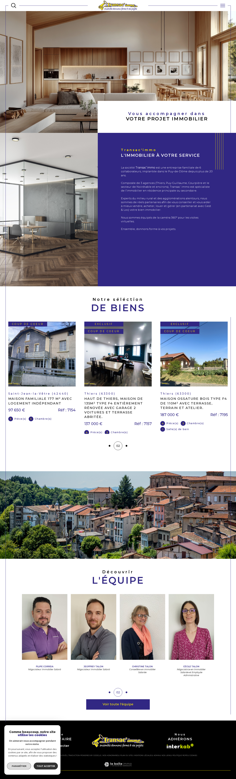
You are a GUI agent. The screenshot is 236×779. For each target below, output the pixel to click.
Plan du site (126, 760)
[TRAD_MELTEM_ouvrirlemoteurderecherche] (13, 5)
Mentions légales (143, 760)
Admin (157, 760)
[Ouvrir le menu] (223, 5)
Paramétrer (19, 766)
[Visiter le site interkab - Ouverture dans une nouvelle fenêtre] (180, 750)
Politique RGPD (180, 760)
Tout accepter (46, 766)
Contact (231, 221)
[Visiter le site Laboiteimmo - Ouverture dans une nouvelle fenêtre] (118, 772)
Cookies (193, 760)
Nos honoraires (111, 760)
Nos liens (166, 760)
